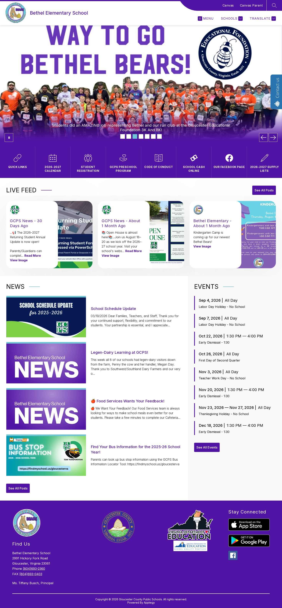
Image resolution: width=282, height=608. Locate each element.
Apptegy (149, 602)
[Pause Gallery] (9, 137)
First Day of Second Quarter (219, 360)
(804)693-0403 (30, 574)
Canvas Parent (251, 5)
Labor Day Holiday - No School (222, 307)
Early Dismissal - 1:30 (214, 342)
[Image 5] (147, 136)
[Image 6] (153, 136)
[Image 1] (122, 136)
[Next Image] (273, 137)
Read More (32, 255)
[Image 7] (159, 136)
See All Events (206, 447)
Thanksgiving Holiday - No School (224, 414)
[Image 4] (141, 136)
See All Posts (264, 190)
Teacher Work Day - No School (222, 378)
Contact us (277, 88)
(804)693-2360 (34, 569)
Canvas (228, 5)
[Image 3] (135, 136)
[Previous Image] (263, 137)
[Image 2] (128, 136)
